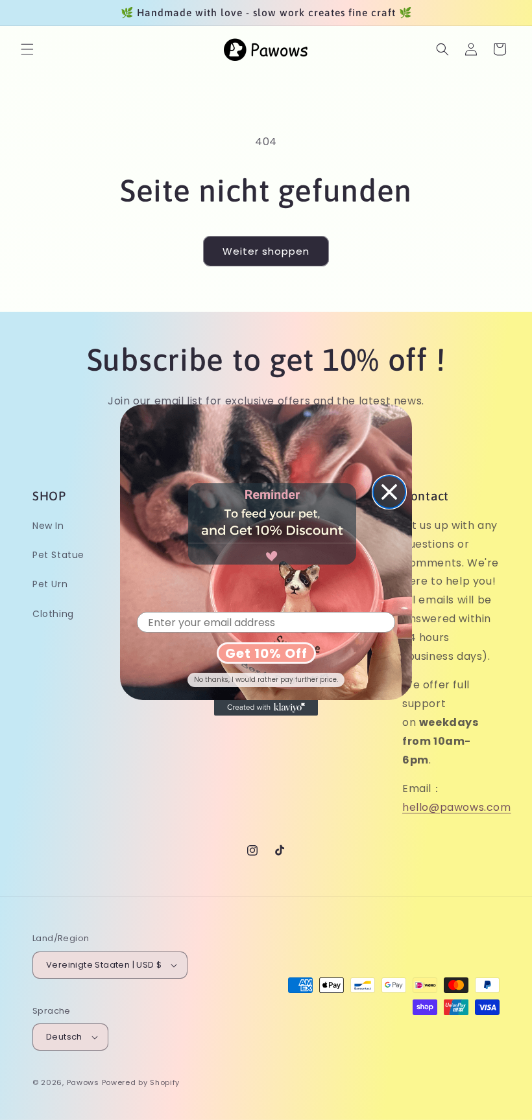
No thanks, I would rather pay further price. (266, 679)
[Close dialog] (389, 492)
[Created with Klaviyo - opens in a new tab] (266, 708)
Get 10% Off (266, 653)
